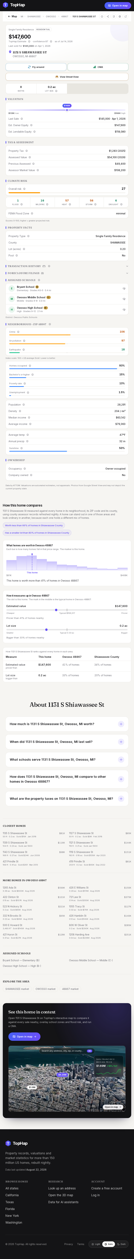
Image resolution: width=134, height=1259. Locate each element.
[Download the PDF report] (114, 16)
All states (11, 1188)
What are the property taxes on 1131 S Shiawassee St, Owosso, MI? (61, 798)
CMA (100, 67)
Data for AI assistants (63, 1202)
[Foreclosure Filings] (67, 273)
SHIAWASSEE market (17, 988)
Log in (95, 1195)
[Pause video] (14, 1106)
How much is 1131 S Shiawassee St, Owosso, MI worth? (52, 724)
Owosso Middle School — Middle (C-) (91, 960)
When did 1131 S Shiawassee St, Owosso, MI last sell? (51, 742)
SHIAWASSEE (34, 16)
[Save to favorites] (102, 16)
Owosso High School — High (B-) (22, 965)
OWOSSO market (45, 988)
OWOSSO (51, 16)
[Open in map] (67, 1079)
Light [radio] (97, 1244)
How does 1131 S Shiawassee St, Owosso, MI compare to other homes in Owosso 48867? (58, 779)
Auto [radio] (110, 1244)
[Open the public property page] (119, 16)
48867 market (70, 988)
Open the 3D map (60, 1195)
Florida (10, 1209)
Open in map (120, 5)
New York (12, 1215)
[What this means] (29, 41)
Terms (80, 1244)
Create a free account (106, 1188)
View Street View (69, 76)
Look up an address (62, 1188)
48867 (64, 16)
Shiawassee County (106, 656)
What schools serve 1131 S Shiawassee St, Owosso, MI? (52, 759)
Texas (9, 1202)
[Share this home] (108, 16)
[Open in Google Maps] (125, 16)
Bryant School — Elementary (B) (21, 960)
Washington (13, 1222)
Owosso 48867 (71, 656)
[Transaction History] (67, 266)
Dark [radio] (123, 1244)
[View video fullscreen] (21, 1106)
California (12, 1195)
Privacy (68, 1244)
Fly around (38, 67)
